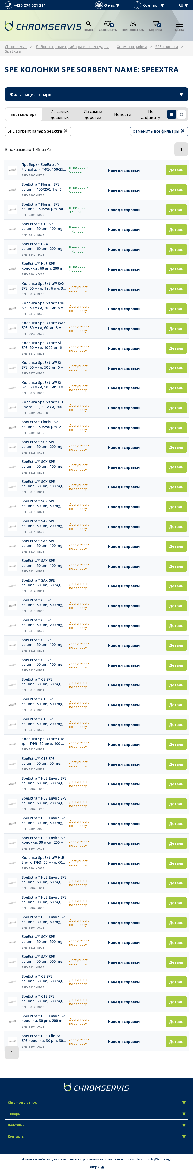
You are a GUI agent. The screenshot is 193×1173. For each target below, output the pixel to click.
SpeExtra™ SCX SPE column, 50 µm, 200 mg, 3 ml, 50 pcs (44, 444)
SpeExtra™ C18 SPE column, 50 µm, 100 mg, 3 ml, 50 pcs (44, 226)
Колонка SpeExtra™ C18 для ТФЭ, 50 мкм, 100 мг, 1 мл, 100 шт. (44, 741)
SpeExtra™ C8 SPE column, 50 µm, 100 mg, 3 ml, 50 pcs (44, 642)
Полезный (16, 1125)
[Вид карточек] (181, 114)
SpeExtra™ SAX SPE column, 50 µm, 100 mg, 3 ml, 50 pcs (44, 543)
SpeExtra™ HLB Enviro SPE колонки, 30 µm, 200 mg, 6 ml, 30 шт (44, 1018)
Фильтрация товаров (32, 94)
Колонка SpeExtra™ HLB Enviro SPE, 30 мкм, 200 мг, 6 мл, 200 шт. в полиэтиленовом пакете (43, 404)
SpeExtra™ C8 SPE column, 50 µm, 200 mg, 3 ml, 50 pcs (44, 622)
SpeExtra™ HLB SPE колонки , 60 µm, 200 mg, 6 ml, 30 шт (44, 266)
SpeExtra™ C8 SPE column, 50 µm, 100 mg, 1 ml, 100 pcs (44, 662)
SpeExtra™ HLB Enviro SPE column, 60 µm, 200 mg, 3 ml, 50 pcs (44, 801)
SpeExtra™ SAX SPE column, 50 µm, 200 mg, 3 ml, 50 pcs (44, 523)
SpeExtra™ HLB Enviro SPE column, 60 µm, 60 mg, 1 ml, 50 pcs (44, 880)
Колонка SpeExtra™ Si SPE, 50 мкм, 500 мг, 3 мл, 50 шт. (44, 385)
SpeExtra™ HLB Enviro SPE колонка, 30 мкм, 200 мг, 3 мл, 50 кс (44, 840)
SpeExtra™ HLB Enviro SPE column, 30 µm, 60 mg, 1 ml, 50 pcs (44, 919)
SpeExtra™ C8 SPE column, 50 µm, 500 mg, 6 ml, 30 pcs (44, 602)
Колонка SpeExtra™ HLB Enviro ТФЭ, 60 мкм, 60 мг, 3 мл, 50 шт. (43, 860)
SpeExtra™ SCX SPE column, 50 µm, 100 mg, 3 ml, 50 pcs (44, 464)
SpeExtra (13, 51)
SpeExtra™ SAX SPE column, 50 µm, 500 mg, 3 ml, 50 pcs (44, 959)
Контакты (16, 1136)
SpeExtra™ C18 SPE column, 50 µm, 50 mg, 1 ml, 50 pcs (43, 761)
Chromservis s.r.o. (22, 1102)
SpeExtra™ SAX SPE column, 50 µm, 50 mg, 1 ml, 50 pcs (43, 583)
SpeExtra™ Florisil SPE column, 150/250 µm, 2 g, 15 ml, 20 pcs (43, 424)
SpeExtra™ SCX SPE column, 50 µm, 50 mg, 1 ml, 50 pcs (43, 503)
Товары (14, 1114)
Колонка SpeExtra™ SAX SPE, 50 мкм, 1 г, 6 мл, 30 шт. (43, 286)
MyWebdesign (161, 1159)
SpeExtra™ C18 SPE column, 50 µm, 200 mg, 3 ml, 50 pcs (44, 721)
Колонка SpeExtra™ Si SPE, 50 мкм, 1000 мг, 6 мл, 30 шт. (42, 345)
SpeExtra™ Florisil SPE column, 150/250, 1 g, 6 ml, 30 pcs (41, 187)
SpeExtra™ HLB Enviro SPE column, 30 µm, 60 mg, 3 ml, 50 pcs (44, 900)
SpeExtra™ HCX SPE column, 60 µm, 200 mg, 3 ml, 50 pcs (44, 246)
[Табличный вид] (171, 114)
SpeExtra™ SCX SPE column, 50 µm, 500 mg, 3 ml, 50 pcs (44, 939)
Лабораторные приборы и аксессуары (72, 46)
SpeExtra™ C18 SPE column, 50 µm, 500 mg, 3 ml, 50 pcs (44, 999)
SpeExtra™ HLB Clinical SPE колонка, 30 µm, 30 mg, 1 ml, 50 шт (42, 1038)
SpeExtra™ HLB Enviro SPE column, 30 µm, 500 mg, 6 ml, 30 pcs (44, 820)
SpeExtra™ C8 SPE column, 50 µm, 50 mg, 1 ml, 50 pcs (43, 682)
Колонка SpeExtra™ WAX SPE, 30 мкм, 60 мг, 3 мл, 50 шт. (44, 325)
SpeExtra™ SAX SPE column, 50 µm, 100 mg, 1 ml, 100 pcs (44, 563)
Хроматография (132, 46)
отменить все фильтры (156, 131)
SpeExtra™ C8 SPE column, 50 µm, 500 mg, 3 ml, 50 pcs (44, 979)
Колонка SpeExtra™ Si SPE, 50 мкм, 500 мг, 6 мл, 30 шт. (44, 365)
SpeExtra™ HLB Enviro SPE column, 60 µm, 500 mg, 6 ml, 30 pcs (44, 781)
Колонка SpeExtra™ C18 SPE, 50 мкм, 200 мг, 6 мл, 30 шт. (44, 305)
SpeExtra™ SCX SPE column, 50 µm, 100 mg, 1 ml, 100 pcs (44, 484)
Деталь (176, 169)
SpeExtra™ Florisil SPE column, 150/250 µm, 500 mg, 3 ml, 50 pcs (43, 207)
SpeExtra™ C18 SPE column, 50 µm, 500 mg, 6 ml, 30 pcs (44, 702)
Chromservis (16, 46)
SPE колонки (166, 46)
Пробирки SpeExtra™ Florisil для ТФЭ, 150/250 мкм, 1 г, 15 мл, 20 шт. (43, 167)
